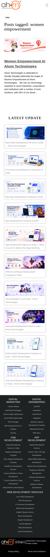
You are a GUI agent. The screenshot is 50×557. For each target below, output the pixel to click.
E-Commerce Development (25, 504)
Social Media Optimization (13, 418)
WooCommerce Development (13, 487)
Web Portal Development (25, 508)
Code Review (36, 414)
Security (13, 433)
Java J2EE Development (25, 497)
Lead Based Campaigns (13, 410)
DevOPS (37, 406)
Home (7, 17)
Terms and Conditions (37, 551)
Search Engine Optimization (13, 414)
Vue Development (25, 524)
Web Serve (37, 433)
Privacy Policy (13, 551)
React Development (25, 516)
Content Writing (13, 406)
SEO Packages (13, 422)
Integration (37, 418)
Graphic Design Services (25, 512)
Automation (37, 410)
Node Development (25, 528)
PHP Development (25, 501)
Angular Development (25, 520)
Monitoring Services (37, 429)
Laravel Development (25, 531)
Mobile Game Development (36, 466)
